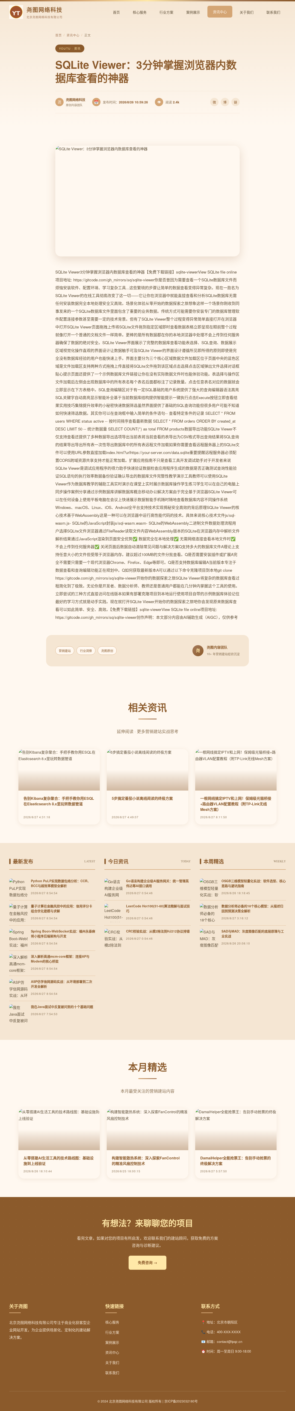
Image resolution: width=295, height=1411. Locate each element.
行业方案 (166, 12)
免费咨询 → (147, 1262)
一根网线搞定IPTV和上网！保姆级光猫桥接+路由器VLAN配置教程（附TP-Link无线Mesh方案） (235, 804)
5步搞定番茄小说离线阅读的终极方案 (142, 798)
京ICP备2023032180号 (181, 1401)
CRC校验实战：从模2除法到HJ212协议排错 (158, 931)
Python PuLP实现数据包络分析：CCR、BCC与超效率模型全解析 (61, 883)
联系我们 (273, 12)
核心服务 (140, 12)
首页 (116, 12)
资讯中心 (220, 11)
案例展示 (193, 12)
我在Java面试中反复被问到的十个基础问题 (62, 1006)
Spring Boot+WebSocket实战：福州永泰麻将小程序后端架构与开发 (63, 933)
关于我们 (247, 12)
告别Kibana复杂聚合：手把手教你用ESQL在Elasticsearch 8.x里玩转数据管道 (59, 801)
